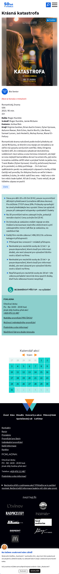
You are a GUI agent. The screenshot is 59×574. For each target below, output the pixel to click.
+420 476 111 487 (11, 313)
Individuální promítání (12, 442)
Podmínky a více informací (16, 327)
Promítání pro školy (11, 438)
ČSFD (5, 187)
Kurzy (4, 431)
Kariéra (5, 449)
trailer (52, 20)
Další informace (9, 445)
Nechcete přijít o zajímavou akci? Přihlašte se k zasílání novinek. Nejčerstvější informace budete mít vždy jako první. (29, 487)
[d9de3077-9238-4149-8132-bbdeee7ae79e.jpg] (29, 52)
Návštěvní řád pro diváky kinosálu (19, 331)
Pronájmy (6, 435)
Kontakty (6, 427)
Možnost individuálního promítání (19, 322)
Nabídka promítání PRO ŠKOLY (18, 317)
